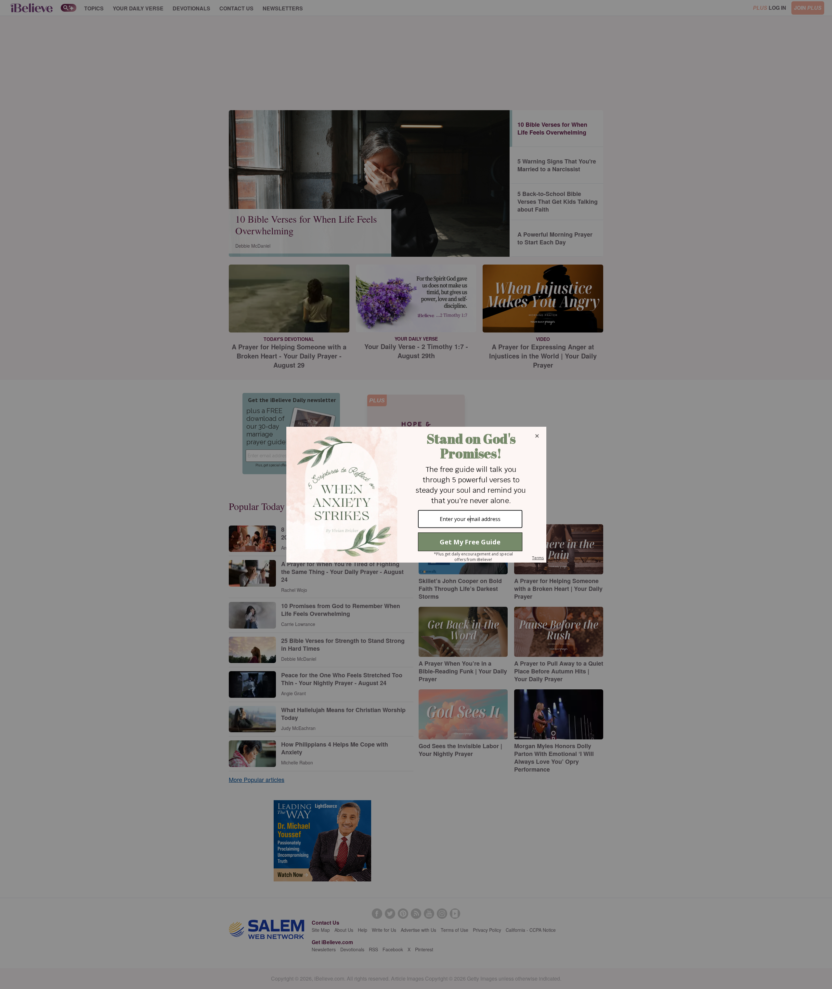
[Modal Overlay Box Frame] (416, 495)
